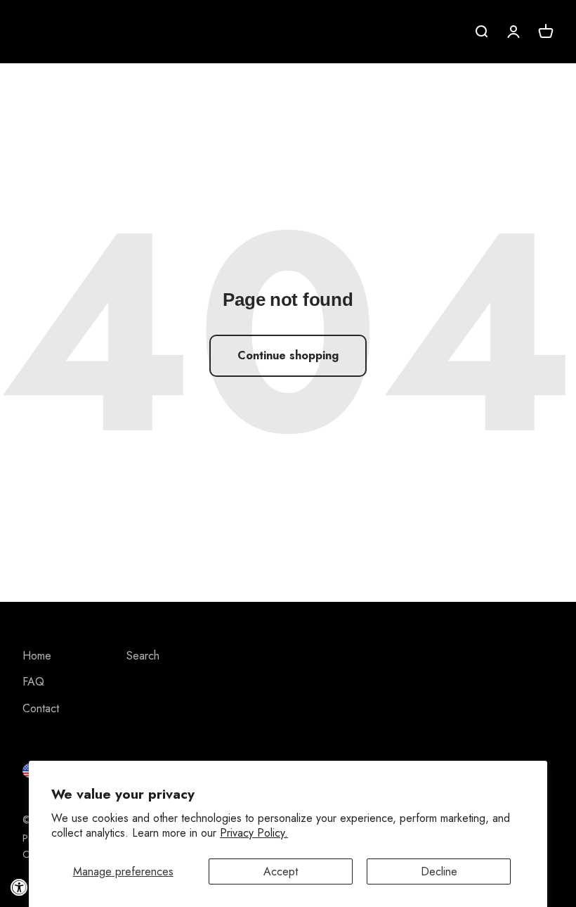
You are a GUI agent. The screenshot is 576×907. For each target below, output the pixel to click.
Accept (280, 871)
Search (142, 656)
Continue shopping (288, 355)
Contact (40, 708)
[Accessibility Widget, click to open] (19, 887)
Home (36, 656)
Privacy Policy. (254, 833)
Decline (439, 871)
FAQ (33, 682)
